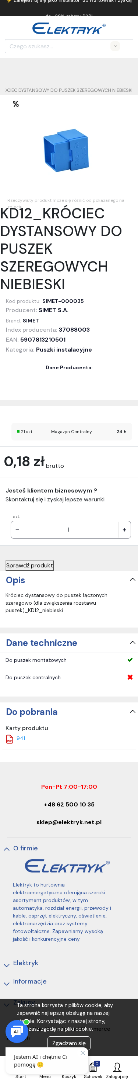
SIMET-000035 (63, 301)
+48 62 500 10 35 (69, 804)
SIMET (31, 320)
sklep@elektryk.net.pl (69, 822)
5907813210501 (43, 339)
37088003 (74, 330)
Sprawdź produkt (29, 565)
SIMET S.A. (53, 310)
